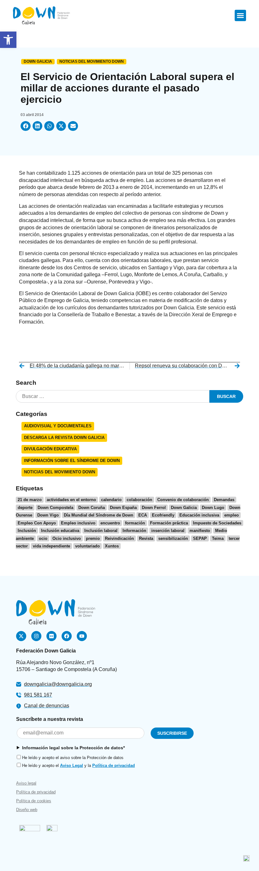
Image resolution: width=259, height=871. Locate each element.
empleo (231, 515)
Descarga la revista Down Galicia (64, 437)
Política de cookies (33, 800)
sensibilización (173, 538)
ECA (142, 515)
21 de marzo (30, 499)
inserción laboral (167, 530)
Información (134, 530)
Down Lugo (213, 507)
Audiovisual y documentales (58, 426)
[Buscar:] (112, 396)
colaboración (139, 499)
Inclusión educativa (60, 530)
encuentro (110, 523)
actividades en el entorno (71, 499)
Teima (218, 538)
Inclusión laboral (100, 530)
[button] (8, 40)
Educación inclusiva (199, 515)
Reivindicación (119, 538)
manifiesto (200, 530)
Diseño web (26, 809)
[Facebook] (67, 636)
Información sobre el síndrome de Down (72, 460)
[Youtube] (82, 636)
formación (135, 523)
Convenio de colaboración (183, 499)
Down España (123, 507)
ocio (43, 538)
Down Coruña (91, 507)
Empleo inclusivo (78, 523)
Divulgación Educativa (50, 449)
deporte (25, 507)
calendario (111, 499)
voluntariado (87, 546)
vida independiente (51, 546)
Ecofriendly (163, 515)
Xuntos (112, 546)
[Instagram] (36, 636)
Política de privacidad (113, 765)
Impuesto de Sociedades (217, 523)
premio (93, 538)
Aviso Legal (71, 765)
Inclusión (27, 530)
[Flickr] (51, 636)
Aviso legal (26, 783)
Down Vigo (48, 515)
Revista (146, 538)
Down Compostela (55, 507)
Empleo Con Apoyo (37, 523)
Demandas (224, 499)
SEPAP (200, 538)
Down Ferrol (154, 507)
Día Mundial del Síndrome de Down (98, 515)
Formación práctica (169, 523)
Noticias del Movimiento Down (91, 61)
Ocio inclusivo (66, 538)
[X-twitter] (21, 636)
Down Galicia (38, 61)
